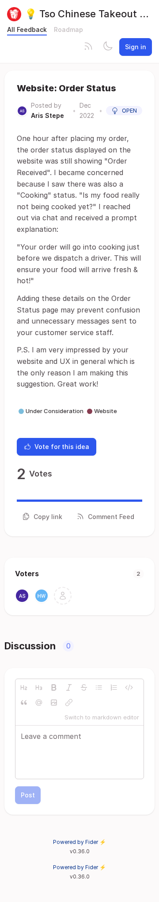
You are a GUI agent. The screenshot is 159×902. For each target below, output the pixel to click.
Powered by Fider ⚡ (79, 842)
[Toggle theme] (108, 47)
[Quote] (23, 702)
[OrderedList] (114, 687)
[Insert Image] (54, 702)
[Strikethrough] (84, 687)
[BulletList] (99, 687)
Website (105, 410)
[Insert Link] (69, 702)
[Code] (129, 687)
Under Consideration (54, 410)
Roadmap (68, 29)
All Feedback (27, 29)
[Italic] (69, 687)
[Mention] (38, 702)
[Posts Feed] (88, 47)
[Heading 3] (38, 687)
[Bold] (54, 687)
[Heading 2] (23, 687)
